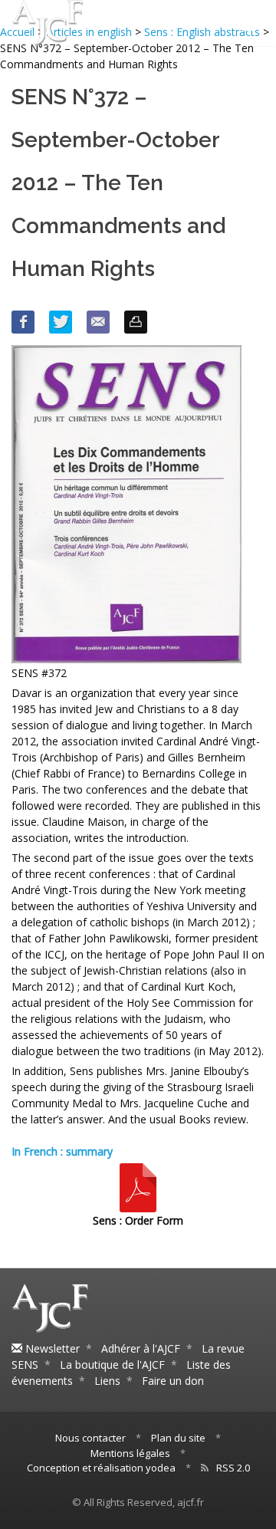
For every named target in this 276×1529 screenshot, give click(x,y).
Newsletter (51, 1348)
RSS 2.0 (233, 1468)
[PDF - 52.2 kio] (138, 1186)
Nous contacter (90, 1438)
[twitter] (60, 322)
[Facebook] (23, 322)
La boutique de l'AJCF (112, 1364)
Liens (107, 1380)
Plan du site (178, 1438)
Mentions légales (130, 1453)
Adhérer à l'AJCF (140, 1348)
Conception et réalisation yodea (101, 1468)
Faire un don (173, 1380)
